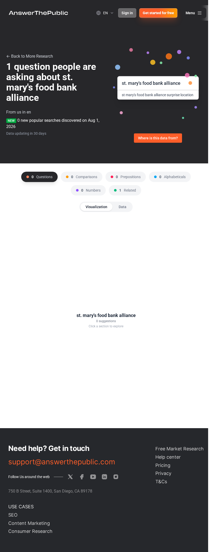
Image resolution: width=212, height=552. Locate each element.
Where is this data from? (158, 138)
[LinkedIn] (104, 477)
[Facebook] (82, 477)
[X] (70, 477)
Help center (168, 457)
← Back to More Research (29, 56)
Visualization (96, 207)
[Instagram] (116, 477)
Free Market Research (179, 448)
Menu (190, 13)
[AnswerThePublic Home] (38, 13)
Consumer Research (30, 531)
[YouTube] (93, 477)
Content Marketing (29, 523)
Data (122, 207)
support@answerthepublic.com (61, 461)
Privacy (163, 473)
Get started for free (158, 13)
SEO (13, 515)
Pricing (162, 465)
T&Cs (161, 481)
